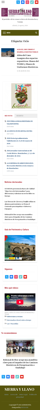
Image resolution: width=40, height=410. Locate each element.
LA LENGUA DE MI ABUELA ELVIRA (19, 131)
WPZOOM (24, 407)
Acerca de (13, 394)
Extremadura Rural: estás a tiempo (19, 320)
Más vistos (8, 116)
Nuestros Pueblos (31, 52)
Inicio (6, 394)
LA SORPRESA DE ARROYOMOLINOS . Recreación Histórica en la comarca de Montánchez (20, 165)
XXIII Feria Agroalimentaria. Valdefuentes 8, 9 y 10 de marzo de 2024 (19, 140)
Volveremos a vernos (15, 316)
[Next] (35, 349)
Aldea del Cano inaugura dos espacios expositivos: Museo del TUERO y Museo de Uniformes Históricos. (28, 61)
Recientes (20, 116)
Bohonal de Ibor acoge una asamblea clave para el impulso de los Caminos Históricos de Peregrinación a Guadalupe (20, 217)
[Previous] (5, 349)
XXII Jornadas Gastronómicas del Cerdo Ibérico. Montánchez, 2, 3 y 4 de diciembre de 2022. (21, 153)
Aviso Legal (23, 394)
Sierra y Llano (19, 389)
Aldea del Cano (22, 49)
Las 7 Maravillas (12, 324)
